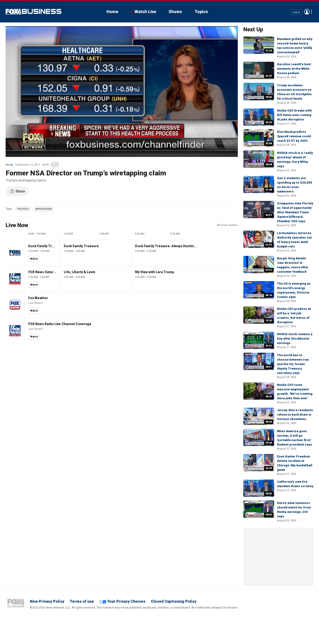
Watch (34, 258)
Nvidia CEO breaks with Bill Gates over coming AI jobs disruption (294, 115)
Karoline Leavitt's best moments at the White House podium (294, 68)
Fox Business (33, 12)
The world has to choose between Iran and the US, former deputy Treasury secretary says (293, 364)
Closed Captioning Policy (173, 601)
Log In (296, 12)
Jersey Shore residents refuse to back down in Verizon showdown (295, 414)
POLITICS (22, 209)
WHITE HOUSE (43, 209)
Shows (175, 11)
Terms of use (82, 601)
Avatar (307, 12)
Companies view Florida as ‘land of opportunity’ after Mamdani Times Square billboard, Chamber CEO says (295, 212)
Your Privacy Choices (126, 601)
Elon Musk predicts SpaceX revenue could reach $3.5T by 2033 (294, 136)
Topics (201, 11)
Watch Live (145, 11)
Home (112, 11)
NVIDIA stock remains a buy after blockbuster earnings (294, 338)
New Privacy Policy (47, 601)
